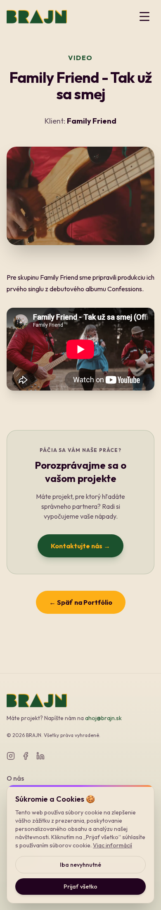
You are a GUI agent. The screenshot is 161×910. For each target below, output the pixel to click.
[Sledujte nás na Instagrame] (11, 756)
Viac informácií (112, 845)
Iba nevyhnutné (80, 864)
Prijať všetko (80, 886)
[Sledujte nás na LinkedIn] (40, 756)
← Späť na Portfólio (80, 602)
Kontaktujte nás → (80, 546)
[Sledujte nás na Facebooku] (25, 756)
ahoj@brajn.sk (103, 718)
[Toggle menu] (144, 16)
